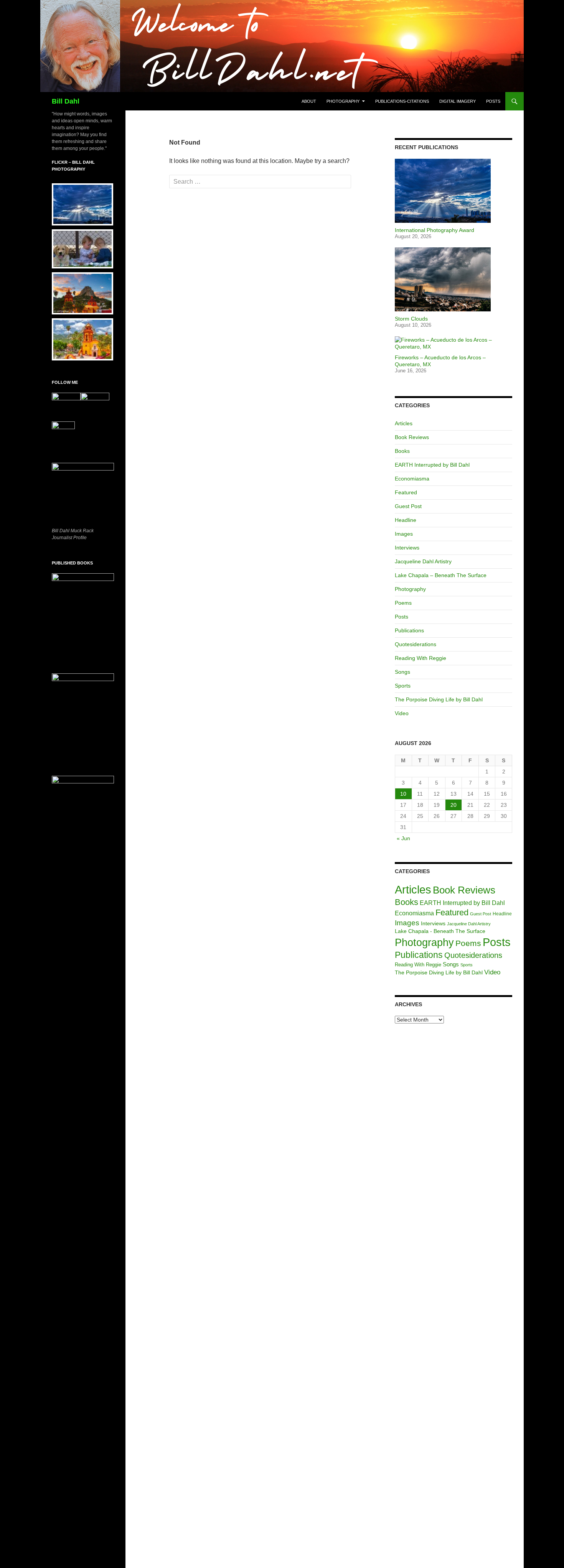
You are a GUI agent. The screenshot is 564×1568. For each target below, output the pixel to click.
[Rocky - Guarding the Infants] (81, 248)
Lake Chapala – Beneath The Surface (440, 575)
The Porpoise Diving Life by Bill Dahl (439, 699)
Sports (403, 686)
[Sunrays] (81, 204)
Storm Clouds (411, 319)
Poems (403, 603)
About (309, 101)
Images (404, 534)
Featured (406, 492)
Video (402, 713)
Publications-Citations (402, 101)
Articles (403, 423)
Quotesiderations (415, 644)
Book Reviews (412, 437)
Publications (409, 630)
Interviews (407, 548)
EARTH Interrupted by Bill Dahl (432, 465)
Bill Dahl (65, 101)
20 (453, 805)
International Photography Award (434, 230)
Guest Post (408, 506)
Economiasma (412, 479)
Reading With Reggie (420, 658)
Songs (402, 672)
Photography (343, 101)
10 (403, 794)
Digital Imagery (457, 101)
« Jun (403, 838)
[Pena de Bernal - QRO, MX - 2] (81, 293)
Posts (493, 101)
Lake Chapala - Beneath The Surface (440, 931)
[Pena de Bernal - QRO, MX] (81, 339)
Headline (405, 520)
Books (402, 451)
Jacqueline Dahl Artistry (423, 561)
